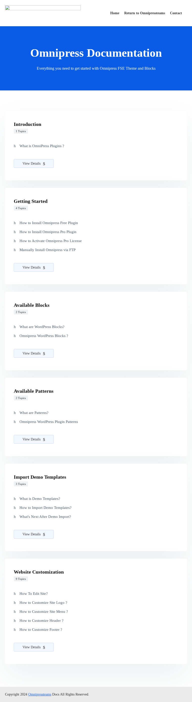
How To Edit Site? (34, 594)
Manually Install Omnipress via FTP (48, 250)
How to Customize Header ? (42, 621)
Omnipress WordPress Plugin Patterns (49, 422)
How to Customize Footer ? (41, 630)
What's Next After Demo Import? (45, 517)
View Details (32, 163)
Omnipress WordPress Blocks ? (44, 336)
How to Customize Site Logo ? (43, 603)
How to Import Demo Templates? (46, 508)
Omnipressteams (39, 694)
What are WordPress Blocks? (42, 327)
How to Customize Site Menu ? (44, 612)
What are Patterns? (34, 413)
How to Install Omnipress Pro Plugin (48, 232)
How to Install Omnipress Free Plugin (49, 223)
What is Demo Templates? (40, 499)
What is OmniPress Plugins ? (42, 146)
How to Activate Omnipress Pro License (51, 241)
